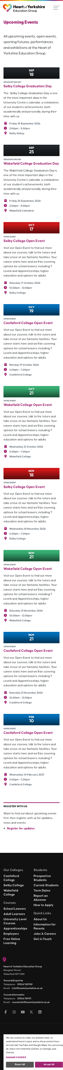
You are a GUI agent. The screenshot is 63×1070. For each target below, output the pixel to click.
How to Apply (43, 905)
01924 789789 (25, 984)
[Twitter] (31, 1012)
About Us (40, 919)
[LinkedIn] (40, 1012)
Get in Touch (43, 939)
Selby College (14, 885)
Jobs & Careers (45, 933)
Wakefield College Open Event (28, 405)
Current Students (46, 885)
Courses (10, 902)
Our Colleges (13, 870)
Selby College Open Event (24, 241)
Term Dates (42, 890)
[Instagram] (14, 1012)
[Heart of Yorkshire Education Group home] (24, 6)
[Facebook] (6, 1012)
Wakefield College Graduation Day (31, 163)
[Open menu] (56, 7)
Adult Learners (14, 914)
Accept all (49, 1064)
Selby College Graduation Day (28, 86)
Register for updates (21, 828)
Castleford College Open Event (28, 323)
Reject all (20, 1064)
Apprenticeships (15, 928)
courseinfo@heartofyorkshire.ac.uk (31, 1002)
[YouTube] (23, 1012)
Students (40, 870)
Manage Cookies (16, 1057)
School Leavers (15, 908)
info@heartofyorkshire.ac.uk (27, 988)
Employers (11, 933)
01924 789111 (24, 998)
